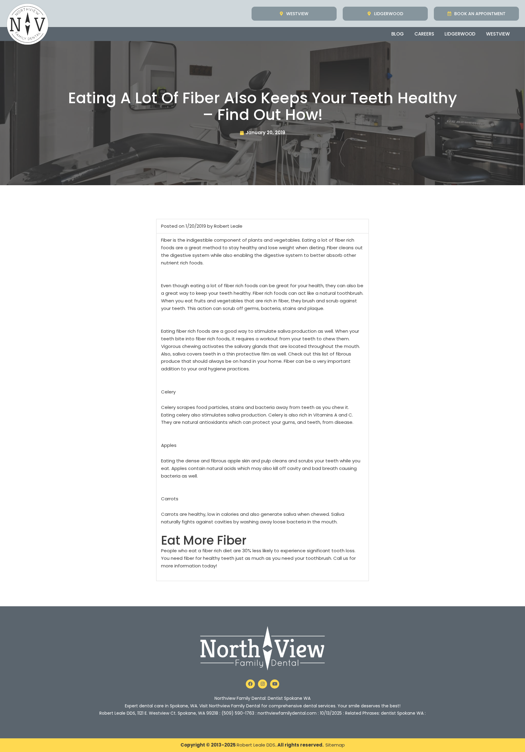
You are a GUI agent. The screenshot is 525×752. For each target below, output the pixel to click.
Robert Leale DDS (256, 745)
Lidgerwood (459, 34)
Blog (397, 34)
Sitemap (335, 745)
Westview (498, 34)
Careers (424, 34)
